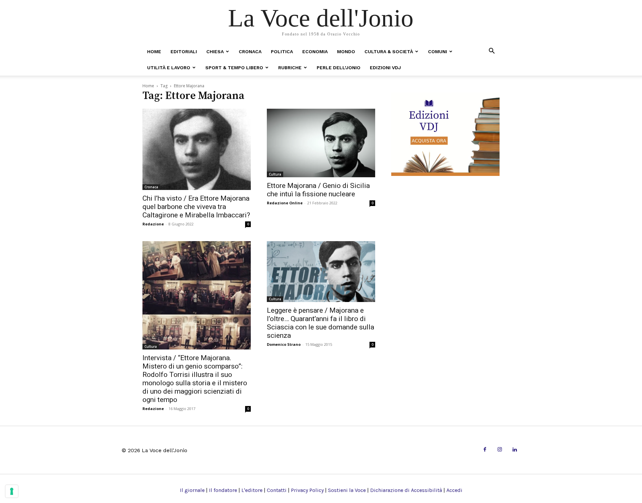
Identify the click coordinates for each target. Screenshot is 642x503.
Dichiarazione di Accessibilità (406, 490)
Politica (282, 51)
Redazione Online (285, 202)
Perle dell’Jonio (338, 67)
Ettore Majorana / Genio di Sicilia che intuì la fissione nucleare (318, 190)
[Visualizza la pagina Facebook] (485, 450)
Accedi (454, 490)
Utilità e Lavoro (168, 67)
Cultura (275, 174)
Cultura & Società (388, 51)
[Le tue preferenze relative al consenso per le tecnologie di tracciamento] (11, 491)
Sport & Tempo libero (234, 67)
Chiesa (215, 51)
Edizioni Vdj (385, 67)
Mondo (346, 51)
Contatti (277, 490)
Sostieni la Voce (347, 490)
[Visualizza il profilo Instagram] (500, 450)
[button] (492, 51)
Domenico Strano (284, 344)
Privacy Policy (307, 490)
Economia (315, 51)
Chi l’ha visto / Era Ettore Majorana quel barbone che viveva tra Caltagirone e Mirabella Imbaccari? (196, 206)
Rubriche (290, 67)
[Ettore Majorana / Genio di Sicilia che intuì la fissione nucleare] (321, 143)
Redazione (153, 223)
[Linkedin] (514, 450)
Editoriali (184, 51)
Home (154, 51)
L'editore (251, 490)
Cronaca (250, 51)
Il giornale (192, 490)
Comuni (437, 51)
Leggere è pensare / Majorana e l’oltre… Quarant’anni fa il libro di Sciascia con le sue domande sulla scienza (320, 322)
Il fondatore (223, 490)
